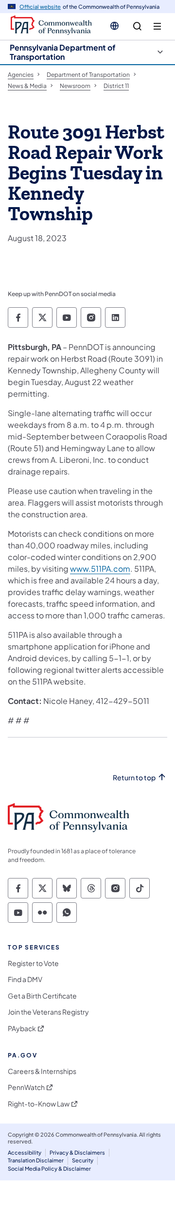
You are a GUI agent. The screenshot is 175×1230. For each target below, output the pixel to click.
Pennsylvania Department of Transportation (63, 52)
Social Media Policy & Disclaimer (49, 1168)
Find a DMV (25, 979)
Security (82, 1160)
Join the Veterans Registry (48, 1012)
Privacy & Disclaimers (77, 1152)
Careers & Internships (42, 1071)
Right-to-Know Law (39, 1104)
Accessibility (24, 1152)
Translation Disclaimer (36, 1160)
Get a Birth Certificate (42, 996)
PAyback (22, 1028)
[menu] (157, 26)
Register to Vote (33, 963)
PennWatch (26, 1087)
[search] (137, 26)
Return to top (134, 777)
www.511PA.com (100, 568)
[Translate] (114, 26)
